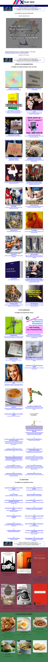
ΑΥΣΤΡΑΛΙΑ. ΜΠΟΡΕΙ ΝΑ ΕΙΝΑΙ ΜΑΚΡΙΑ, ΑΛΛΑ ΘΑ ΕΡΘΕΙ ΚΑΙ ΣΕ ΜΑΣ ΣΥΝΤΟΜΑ (34, 280)
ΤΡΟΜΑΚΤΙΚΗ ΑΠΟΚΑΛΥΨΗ (13, 183)
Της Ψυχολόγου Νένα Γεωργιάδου (14, 279)
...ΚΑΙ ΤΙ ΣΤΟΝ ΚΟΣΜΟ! (14, 539)
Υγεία (28, 5)
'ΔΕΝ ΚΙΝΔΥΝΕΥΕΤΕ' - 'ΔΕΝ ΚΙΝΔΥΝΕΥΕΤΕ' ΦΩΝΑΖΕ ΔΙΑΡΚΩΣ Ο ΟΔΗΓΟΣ (34, 304)
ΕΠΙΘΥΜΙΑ (26, 52)
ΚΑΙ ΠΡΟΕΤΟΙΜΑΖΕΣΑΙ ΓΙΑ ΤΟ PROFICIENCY (14, 135)
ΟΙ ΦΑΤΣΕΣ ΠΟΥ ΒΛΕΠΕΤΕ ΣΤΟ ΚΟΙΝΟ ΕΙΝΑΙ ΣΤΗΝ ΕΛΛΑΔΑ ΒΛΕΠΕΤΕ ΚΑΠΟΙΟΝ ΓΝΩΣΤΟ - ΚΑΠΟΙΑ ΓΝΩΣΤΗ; (14, 459)
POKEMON (7, 52)
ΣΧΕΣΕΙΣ (12, 52)
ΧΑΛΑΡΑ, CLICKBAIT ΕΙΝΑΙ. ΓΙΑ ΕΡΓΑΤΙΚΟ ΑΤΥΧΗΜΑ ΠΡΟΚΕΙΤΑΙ (14, 255)
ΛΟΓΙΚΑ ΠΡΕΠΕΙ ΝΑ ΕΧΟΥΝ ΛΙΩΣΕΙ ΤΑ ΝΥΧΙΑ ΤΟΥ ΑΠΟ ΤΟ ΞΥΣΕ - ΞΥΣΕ (13, 502)
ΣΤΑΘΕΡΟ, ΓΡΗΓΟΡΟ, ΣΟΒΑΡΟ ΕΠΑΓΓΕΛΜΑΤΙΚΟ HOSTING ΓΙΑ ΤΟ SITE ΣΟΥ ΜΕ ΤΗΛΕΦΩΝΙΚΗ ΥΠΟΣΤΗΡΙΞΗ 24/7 (34, 336)
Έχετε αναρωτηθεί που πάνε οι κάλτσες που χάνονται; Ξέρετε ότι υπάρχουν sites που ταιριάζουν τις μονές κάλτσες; (34, 408)
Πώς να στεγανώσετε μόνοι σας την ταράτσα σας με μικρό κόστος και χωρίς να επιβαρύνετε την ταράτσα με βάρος (13, 336)
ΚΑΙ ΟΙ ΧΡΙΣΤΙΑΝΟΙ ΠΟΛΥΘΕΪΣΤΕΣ (14, 531)
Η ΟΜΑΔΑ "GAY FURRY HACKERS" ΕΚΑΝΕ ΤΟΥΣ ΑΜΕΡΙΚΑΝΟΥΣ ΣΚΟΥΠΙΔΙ (13, 207)
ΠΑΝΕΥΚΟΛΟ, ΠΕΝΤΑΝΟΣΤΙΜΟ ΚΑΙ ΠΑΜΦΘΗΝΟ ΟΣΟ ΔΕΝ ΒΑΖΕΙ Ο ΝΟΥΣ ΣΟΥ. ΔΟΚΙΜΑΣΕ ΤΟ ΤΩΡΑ (13, 408)
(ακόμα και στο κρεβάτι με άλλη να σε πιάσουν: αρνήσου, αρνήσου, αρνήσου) (34, 532)
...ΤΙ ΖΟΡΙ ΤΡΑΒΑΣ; (34, 89)
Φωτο (17, 5)
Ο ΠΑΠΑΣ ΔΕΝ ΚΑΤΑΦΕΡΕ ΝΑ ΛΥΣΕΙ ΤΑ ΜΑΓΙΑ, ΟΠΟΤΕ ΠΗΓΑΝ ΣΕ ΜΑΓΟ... (34, 160)
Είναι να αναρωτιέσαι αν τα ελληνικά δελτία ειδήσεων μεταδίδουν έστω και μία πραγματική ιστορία (34, 451)
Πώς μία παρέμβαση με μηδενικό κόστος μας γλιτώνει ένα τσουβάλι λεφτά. (34, 367)
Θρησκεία (24, 5)
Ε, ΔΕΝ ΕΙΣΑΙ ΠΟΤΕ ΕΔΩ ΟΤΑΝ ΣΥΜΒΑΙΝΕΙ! (34, 509)
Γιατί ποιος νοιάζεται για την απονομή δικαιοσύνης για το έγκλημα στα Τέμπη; (34, 231)
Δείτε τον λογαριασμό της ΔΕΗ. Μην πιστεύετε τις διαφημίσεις (13, 359)
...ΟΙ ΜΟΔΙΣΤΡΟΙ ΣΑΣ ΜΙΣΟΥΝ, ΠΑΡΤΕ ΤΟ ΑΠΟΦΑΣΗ (14, 495)
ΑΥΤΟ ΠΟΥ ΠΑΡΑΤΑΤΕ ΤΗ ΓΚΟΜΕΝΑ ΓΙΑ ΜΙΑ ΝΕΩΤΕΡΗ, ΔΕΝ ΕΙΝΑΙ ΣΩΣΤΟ (34, 112)
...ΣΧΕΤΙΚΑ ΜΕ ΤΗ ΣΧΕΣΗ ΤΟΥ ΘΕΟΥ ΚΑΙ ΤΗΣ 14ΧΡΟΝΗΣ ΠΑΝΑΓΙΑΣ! (14, 510)
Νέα (14, 5)
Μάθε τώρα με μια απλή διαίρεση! (34, 440)
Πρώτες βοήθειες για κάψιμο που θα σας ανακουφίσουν (34, 474)
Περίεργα (33, 5)
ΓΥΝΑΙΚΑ (21, 52)
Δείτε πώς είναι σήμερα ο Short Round (13, 415)
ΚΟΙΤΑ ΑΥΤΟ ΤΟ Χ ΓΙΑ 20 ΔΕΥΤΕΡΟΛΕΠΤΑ (14, 89)
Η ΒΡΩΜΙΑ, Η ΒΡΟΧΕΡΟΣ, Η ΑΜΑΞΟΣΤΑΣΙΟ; (34, 495)
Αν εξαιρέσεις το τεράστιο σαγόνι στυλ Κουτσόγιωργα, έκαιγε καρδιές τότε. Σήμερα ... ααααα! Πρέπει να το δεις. (13, 384)
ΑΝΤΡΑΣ (17, 52)
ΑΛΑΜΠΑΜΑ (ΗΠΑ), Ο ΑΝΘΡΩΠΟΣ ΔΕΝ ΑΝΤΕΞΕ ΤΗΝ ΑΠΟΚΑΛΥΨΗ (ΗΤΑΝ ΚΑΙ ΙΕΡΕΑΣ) (14, 304)
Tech (20, 5)
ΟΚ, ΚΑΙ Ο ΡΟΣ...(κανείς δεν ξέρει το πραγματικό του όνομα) (34, 518)
